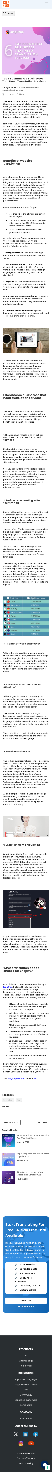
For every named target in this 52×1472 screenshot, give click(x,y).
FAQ (26, 1355)
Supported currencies (26, 1384)
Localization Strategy (12, 90)
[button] (20, 94)
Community (26, 1394)
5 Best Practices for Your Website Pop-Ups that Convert (33, 1136)
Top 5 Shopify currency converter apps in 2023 (33, 1155)
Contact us (26, 1418)
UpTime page (26, 1360)
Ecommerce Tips (27, 87)
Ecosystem (7, 1100)
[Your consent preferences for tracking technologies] (47, 1467)
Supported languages (26, 1379)
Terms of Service (26, 1458)
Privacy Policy (26, 1463)
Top (18, 1100)
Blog (26, 1389)
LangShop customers (26, 1399)
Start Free (26, 1300)
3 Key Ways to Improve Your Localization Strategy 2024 (30, 1173)
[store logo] (6, 4)
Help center (26, 1365)
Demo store (26, 1404)
